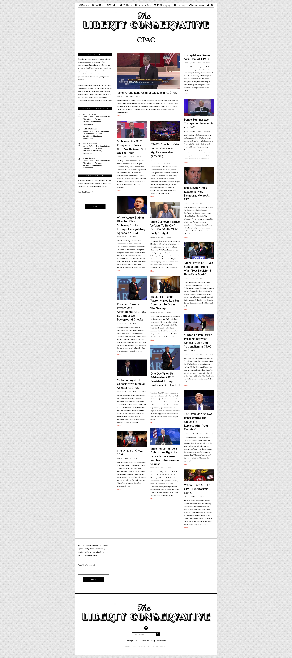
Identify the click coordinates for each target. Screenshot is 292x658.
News (132, 96)
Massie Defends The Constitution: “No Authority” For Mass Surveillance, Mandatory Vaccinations (96, 120)
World (138, 157)
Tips (148, 646)
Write (134, 646)
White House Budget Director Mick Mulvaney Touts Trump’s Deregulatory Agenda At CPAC (131, 225)
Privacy (155, 646)
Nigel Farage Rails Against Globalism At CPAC (147, 92)
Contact (163, 646)
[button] (158, 634)
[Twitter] (208, 5)
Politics (139, 96)
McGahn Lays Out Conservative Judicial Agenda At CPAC (131, 384)
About (127, 646)
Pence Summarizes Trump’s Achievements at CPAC (199, 123)
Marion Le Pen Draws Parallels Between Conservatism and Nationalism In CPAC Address (198, 342)
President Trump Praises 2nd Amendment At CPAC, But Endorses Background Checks (131, 311)
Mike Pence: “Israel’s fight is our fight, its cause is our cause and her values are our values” (165, 456)
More (119, 115)
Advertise (142, 646)
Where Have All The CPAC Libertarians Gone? (197, 488)
